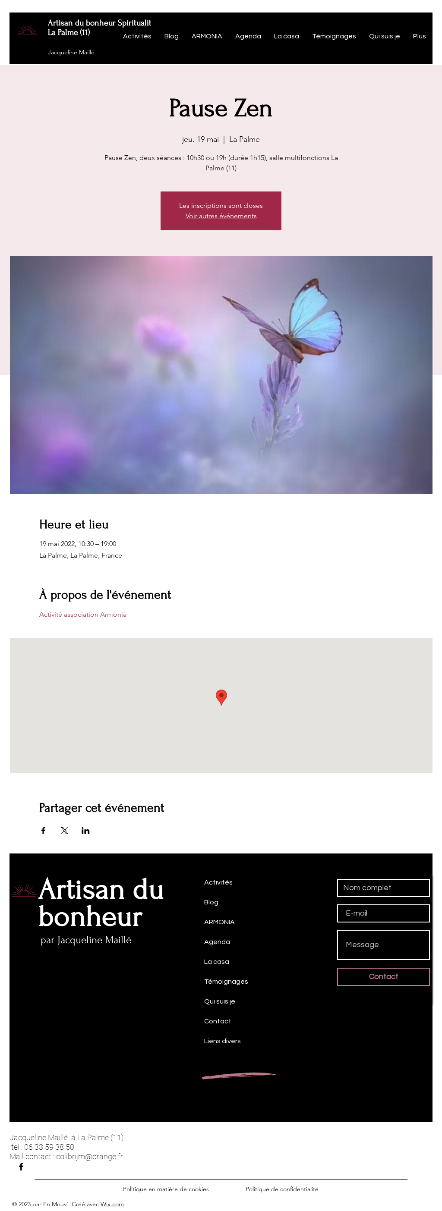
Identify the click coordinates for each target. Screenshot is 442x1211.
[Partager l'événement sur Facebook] (43, 830)
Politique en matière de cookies (167, 1189)
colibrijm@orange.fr (89, 1156)
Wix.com (112, 1204)
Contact (217, 1021)
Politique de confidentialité (282, 1189)
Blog (211, 902)
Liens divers (222, 1041)
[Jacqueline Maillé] (21, 1166)
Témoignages (226, 981)
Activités (218, 882)
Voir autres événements (221, 216)
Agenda (217, 941)
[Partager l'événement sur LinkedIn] (86, 830)
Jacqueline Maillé (71, 52)
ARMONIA (219, 922)
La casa (216, 961)
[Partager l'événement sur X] (64, 830)
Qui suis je (219, 1001)
